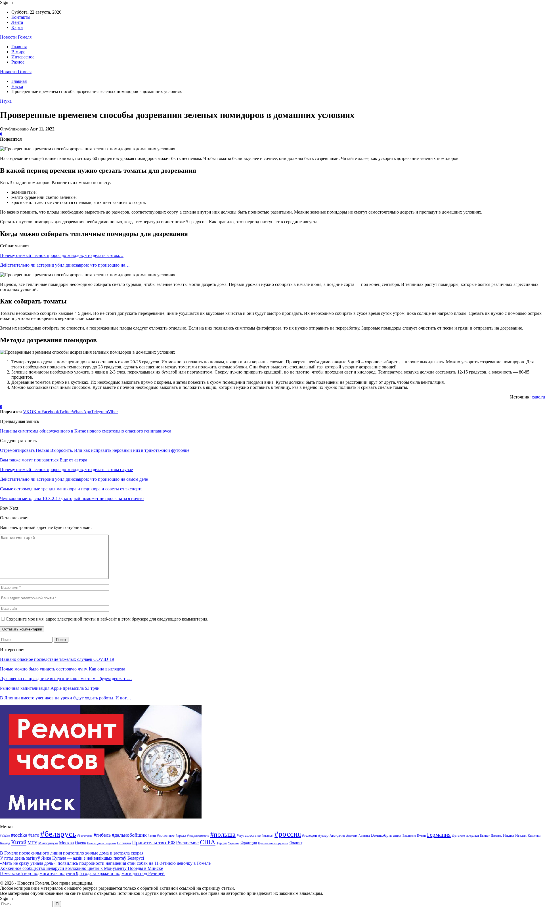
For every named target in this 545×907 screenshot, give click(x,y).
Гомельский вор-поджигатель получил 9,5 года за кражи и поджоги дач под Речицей (82, 873)
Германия (439, 834)
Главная (19, 46)
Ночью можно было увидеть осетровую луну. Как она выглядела (62, 668)
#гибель (102, 835)
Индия (508, 835)
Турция (222, 843)
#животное (166, 835)
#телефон (309, 836)
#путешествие (249, 835)
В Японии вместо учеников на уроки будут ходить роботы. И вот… (65, 697)
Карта (17, 27)
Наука (6, 101)
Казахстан (534, 835)
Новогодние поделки (101, 843)
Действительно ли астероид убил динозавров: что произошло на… (65, 265)
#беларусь (58, 833)
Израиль (496, 835)
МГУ (32, 842)
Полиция (124, 843)
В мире (18, 51)
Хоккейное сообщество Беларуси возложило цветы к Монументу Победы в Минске (81, 868)
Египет (485, 836)
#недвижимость (198, 836)
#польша (223, 834)
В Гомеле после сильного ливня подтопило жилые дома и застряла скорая (71, 853)
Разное (17, 62)
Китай (18, 842)
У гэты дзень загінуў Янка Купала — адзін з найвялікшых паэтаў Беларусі (72, 858)
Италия (521, 836)
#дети (152, 835)
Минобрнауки (48, 843)
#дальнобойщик (129, 835)
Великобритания (386, 835)
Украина (233, 843)
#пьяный (267, 835)
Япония (295, 843)
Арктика (364, 835)
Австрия (351, 835)
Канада (5, 843)
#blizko (5, 835)
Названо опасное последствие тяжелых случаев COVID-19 (57, 659)
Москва (66, 842)
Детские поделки (465, 835)
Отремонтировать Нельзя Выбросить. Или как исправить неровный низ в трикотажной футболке (94, 450)
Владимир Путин (414, 835)
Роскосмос (187, 842)
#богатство (85, 835)
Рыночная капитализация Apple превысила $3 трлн (50, 688)
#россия (287, 834)
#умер (323, 835)
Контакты (20, 17)
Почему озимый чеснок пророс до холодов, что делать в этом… (61, 255)
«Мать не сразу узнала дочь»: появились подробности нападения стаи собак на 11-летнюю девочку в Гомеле (105, 863)
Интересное (22, 56)
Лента (17, 22)
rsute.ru (538, 397)
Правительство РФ (153, 842)
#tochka (19, 835)
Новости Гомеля (16, 37)
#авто (33, 835)
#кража (181, 836)
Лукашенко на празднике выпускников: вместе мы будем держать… (66, 678)
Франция (248, 842)
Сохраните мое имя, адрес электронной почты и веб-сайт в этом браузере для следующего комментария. (107, 619)
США (207, 842)
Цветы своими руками (273, 843)
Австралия (337, 836)
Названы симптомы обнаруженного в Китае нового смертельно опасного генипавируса (85, 431)
